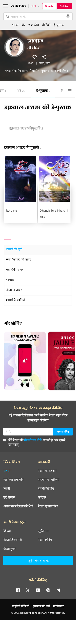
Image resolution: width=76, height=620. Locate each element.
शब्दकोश (33, 25)
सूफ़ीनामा (43, 530)
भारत (47, 63)
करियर (42, 497)
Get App (64, 6)
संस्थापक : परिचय (48, 479)
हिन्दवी (7, 530)
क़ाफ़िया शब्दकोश (13, 479)
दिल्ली (41, 63)
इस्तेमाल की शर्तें (41, 606)
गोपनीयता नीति (33, 440)
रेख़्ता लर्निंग (45, 539)
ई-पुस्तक (43, 91)
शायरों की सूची (14, 250)
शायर (15, 25)
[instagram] (48, 590)
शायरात (10, 280)
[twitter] (27, 590)
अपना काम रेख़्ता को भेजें (18, 506)
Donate (49, 6)
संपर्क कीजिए (46, 488)
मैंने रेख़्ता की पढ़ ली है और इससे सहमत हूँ (36, 442)
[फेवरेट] (34, 57)
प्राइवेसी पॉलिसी (20, 606)
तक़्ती (6, 488)
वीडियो (46, 25)
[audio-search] (68, 16)
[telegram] (58, 590)
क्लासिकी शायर (14, 270)
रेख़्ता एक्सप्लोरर (48, 506)
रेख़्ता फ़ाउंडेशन (47, 470)
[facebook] (17, 590)
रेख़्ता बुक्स (9, 548)
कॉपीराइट (58, 606)
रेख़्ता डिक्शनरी (12, 539)
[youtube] (38, 590)
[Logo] (18, 6)
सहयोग (7, 470)
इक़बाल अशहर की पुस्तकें (26, 129)
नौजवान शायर (14, 290)
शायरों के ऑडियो (15, 300)
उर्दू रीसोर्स (9, 497)
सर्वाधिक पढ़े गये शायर (18, 260)
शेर (21, 91)
